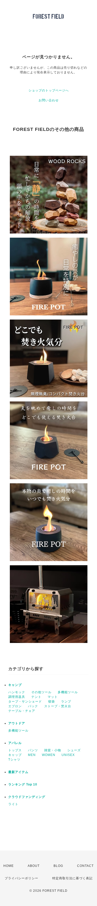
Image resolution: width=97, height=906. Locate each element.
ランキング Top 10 (22, 784)
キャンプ (15, 685)
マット (53, 697)
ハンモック (16, 692)
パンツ (33, 750)
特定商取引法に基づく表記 (72, 878)
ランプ (66, 701)
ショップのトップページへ (48, 90)
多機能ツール (68, 692)
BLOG (58, 866)
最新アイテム (18, 772)
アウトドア (16, 723)
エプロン (15, 706)
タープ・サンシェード (25, 701)
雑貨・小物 (52, 750)
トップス (15, 750)
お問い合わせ (49, 100)
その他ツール (41, 692)
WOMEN (48, 755)
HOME (8, 866)
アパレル (15, 743)
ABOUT (34, 866)
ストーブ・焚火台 (57, 706)
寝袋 (51, 701)
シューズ (74, 750)
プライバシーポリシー (21, 878)
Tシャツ (14, 759)
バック (33, 706)
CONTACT (85, 866)
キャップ (15, 755)
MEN (32, 755)
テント (36, 697)
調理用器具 (16, 697)
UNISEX (68, 755)
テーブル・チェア (21, 711)
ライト (13, 804)
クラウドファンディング (26, 797)
